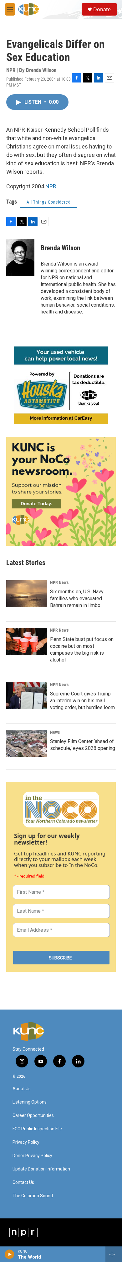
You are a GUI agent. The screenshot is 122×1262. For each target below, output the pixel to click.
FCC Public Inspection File (37, 1129)
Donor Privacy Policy (32, 1155)
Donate (102, 9)
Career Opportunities (33, 1115)
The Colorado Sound (33, 1196)
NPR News (59, 582)
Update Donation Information (41, 1169)
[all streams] (113, 1254)
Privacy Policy (26, 1142)
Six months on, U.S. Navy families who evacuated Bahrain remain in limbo (77, 598)
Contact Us (23, 1182)
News (55, 732)
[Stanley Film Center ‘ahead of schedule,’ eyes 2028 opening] (26, 743)
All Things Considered (49, 202)
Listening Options (30, 1102)
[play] (9, 1254)
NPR (50, 186)
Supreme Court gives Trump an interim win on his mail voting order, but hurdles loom (82, 700)
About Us (22, 1088)
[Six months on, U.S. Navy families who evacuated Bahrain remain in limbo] (26, 593)
